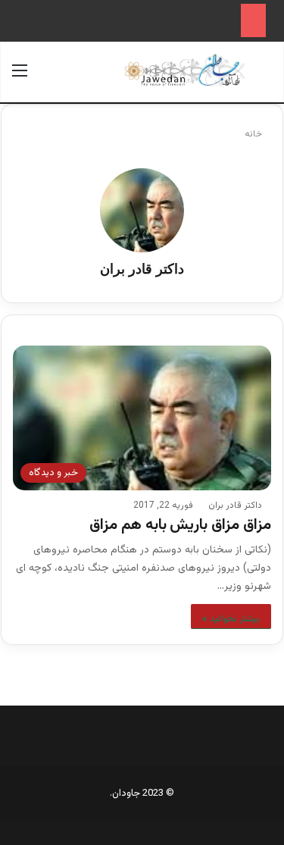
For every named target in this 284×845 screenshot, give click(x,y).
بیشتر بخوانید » (231, 619)
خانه (254, 134)
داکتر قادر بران (142, 269)
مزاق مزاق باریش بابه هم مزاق (180, 525)
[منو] (19, 78)
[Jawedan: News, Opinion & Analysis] (184, 70)
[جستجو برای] (264, 78)
